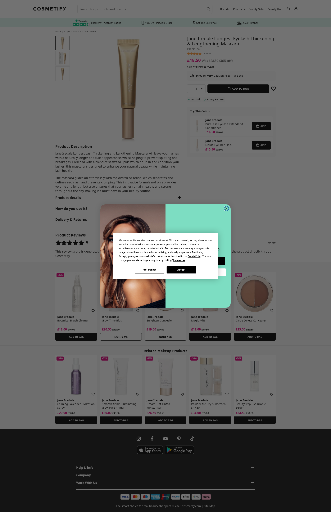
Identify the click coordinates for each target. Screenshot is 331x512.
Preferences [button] (179, 260)
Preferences (149, 269)
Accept (181, 269)
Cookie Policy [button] (194, 256)
